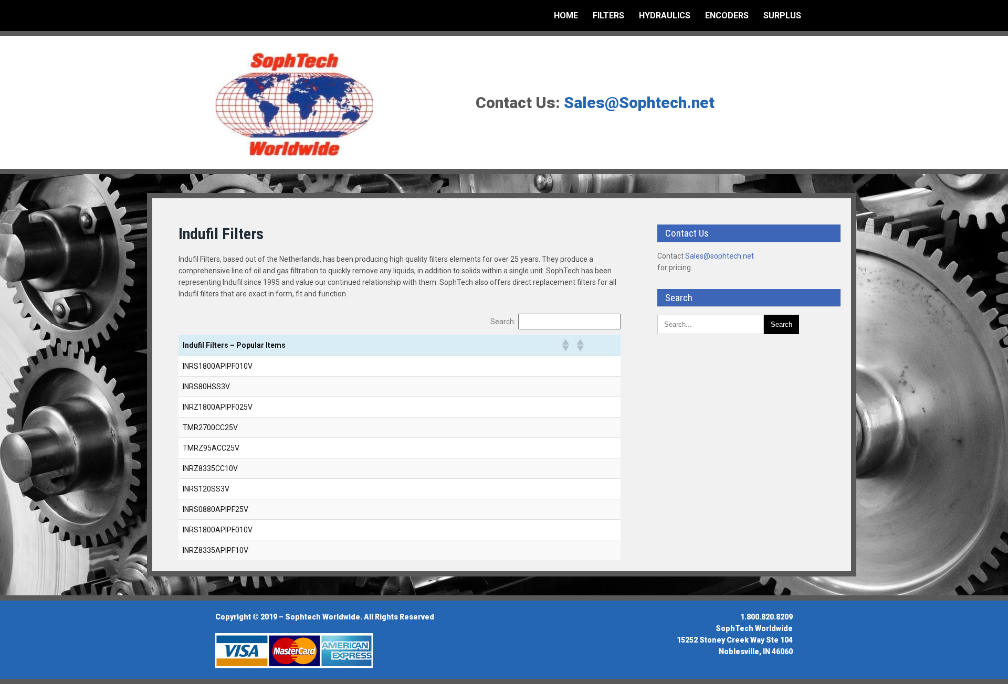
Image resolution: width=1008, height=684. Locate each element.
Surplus (782, 15)
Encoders (727, 15)
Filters (608, 15)
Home (566, 15)
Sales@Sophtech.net (639, 102)
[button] (565, 345)
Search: (503, 321)
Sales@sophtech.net (719, 256)
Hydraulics (664, 15)
